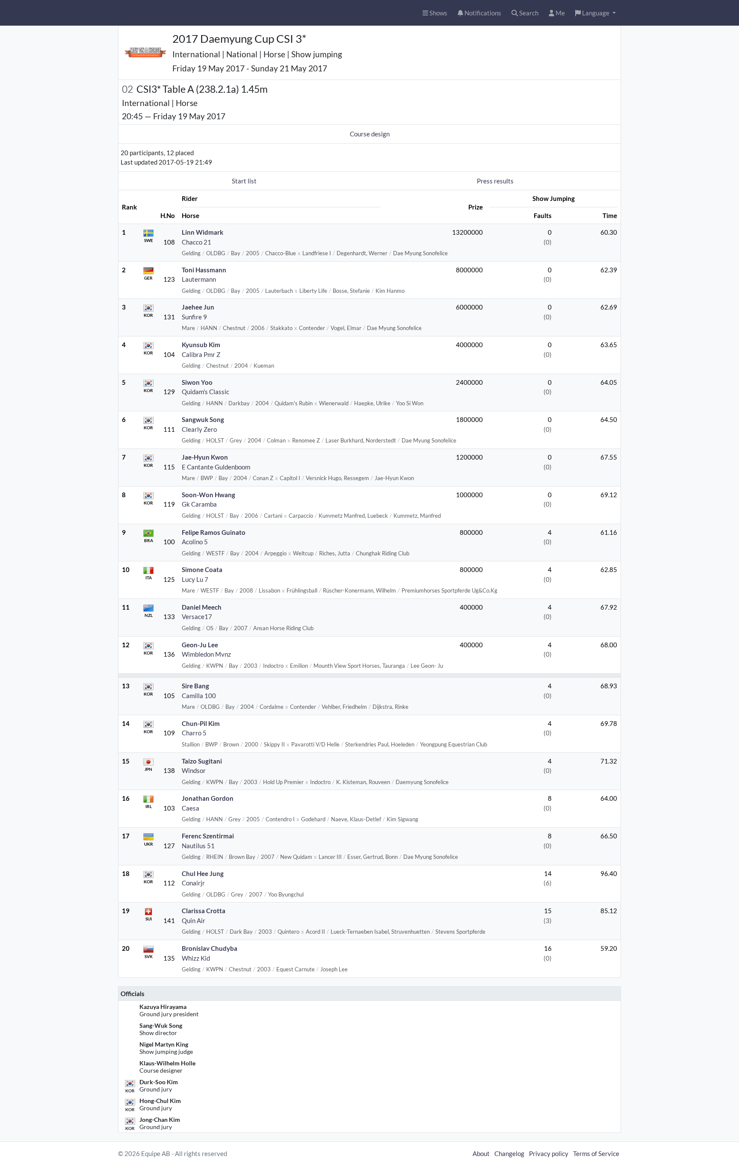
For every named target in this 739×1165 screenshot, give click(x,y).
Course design (370, 134)
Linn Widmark (202, 232)
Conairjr (193, 883)
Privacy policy (548, 1153)
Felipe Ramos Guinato (213, 532)
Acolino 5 (195, 542)
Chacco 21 (196, 242)
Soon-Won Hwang (208, 494)
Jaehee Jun (198, 307)
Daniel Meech (202, 607)
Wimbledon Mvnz (206, 654)
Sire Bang (195, 686)
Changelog (509, 1153)
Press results (495, 181)
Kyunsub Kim (201, 344)
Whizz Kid (196, 958)
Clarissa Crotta (203, 910)
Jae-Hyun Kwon (205, 457)
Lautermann (199, 279)
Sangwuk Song (203, 419)
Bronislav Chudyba (209, 948)
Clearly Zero (199, 429)
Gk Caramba (199, 504)
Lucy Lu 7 (195, 579)
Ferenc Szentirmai (208, 836)
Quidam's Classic (205, 391)
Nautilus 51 (198, 845)
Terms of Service (596, 1153)
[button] (595, 13)
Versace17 (197, 616)
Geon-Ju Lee (200, 645)
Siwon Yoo (197, 382)
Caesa (190, 808)
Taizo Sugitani (202, 761)
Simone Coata (202, 569)
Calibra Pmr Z (201, 354)
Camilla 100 (199, 695)
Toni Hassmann (204, 270)
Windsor (194, 770)
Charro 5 (194, 733)
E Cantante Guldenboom (216, 467)
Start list (244, 181)
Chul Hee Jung (203, 873)
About (481, 1153)
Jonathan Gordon (208, 798)
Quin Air (193, 920)
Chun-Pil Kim (201, 723)
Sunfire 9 (194, 317)
